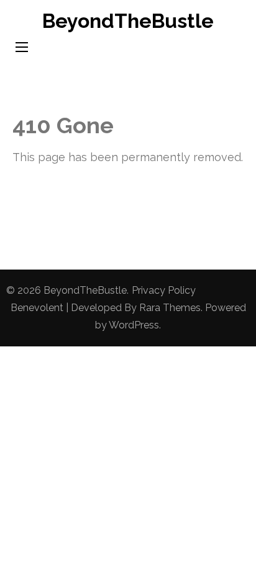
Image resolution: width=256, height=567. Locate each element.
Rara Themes (170, 308)
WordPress (134, 325)
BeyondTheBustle (128, 20)
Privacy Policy (164, 290)
